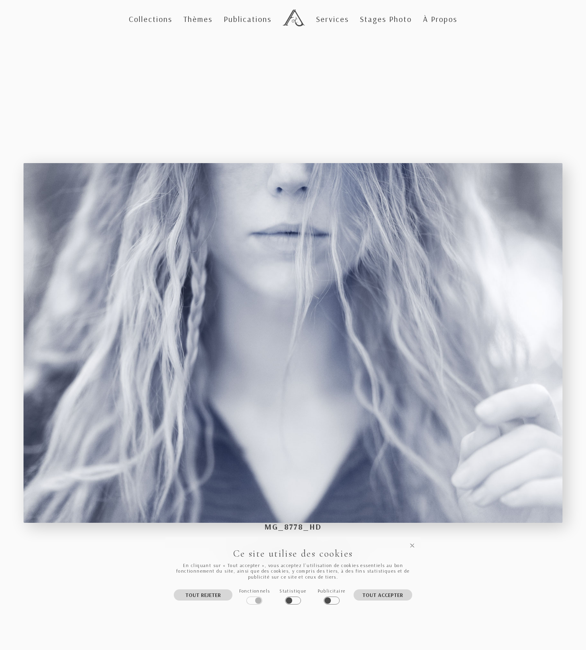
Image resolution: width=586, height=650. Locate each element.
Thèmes (197, 19)
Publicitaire (332, 591)
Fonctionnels (254, 591)
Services (332, 19)
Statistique (292, 591)
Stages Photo (386, 19)
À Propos (440, 19)
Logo (292, 11)
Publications (247, 19)
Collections (150, 19)
